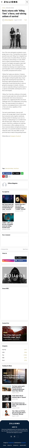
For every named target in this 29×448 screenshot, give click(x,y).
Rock (14, 360)
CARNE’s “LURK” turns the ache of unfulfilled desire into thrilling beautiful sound (7, 225)
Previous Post (4, 249)
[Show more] (9, 176)
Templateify (11, 442)
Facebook (18, 136)
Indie (14, 352)
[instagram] (14, 436)
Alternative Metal (10, 7)
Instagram (12, 136)
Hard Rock (16, 168)
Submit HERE (23, 445)
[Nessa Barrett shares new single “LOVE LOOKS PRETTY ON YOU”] (6, 405)
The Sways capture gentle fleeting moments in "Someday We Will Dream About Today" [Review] (18, 388)
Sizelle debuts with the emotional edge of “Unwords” (19, 396)
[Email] (6, 176)
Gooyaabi (23, 442)
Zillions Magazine (12, 183)
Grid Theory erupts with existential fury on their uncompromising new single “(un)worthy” (7, 207)
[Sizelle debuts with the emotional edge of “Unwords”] (6, 398)
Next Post (25, 249)
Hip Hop (14, 349)
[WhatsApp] (22, 173)
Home (3, 7)
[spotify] (18, 436)
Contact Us (15, 445)
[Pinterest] (3, 176)
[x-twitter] (11, 436)
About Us (9, 445)
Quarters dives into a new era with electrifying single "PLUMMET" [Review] (20, 207)
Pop (14, 355)
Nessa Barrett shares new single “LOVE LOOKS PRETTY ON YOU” (19, 404)
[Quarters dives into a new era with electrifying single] (21, 199)
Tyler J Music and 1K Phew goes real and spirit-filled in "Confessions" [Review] (19, 412)
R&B (14, 357)
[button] (1, 2)
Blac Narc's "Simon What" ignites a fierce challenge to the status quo (14, 378)
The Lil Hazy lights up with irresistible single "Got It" (12, 336)
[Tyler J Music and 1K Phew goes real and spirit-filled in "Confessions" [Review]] (6, 413)
